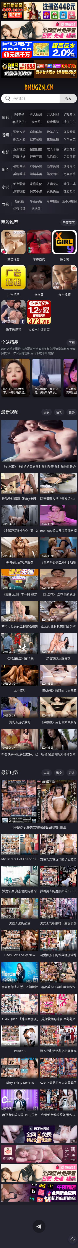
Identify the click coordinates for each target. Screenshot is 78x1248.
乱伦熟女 (53, 156)
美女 (47, 412)
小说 (5, 187)
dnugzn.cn (39, 87)
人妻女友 (53, 184)
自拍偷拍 (36, 132)
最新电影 (9, 772)
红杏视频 (19, 208)
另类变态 (69, 156)
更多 (72, 412)
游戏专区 (69, 114)
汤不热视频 (69, 201)
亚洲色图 (36, 166)
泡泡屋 (36, 208)
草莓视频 (53, 201)
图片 (5, 169)
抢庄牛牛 (69, 122)
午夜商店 (36, 201)
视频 (5, 134)
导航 (5, 204)
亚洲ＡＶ (19, 132)
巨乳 (59, 412)
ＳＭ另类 (69, 139)
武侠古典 (69, 184)
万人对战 (53, 114)
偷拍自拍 (36, 149)
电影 (5, 152)
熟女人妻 (19, 139)
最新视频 (9, 412)
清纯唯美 (36, 174)
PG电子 (19, 114)
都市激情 (19, 184)
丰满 (47, 773)
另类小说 (36, 191)
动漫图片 (69, 166)
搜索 (68, 98)
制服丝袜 (19, 156)
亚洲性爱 (19, 149)
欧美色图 (53, 166)
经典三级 (36, 156)
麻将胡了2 (19, 122)
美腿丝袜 (19, 174)
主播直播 (53, 139)
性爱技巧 (69, 191)
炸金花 (36, 122)
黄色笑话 (53, 191)
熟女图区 (53, 174)
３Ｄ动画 (69, 132)
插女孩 (19, 201)
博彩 (5, 117)
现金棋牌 (53, 122)
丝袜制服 (36, 139)
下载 (72, 342)
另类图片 (69, 174)
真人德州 (36, 114)
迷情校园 (19, 191)
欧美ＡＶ (53, 132)
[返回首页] (72, 1239)
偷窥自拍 (19, 166)
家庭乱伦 (36, 184)
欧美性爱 (69, 149)
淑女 (59, 773)
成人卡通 (53, 149)
